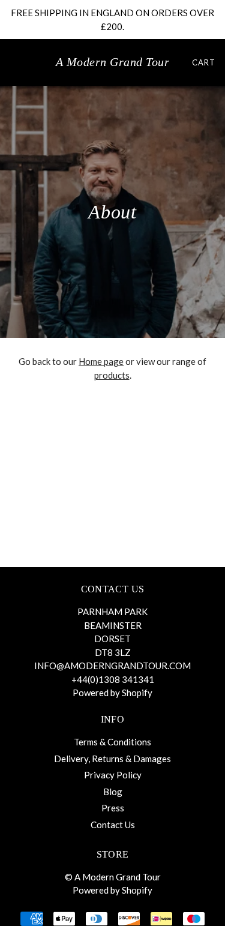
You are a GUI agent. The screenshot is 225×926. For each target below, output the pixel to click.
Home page (101, 361)
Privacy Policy (113, 774)
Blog (112, 791)
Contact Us (113, 824)
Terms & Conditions (112, 741)
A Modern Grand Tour (113, 61)
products (112, 375)
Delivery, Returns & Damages (112, 758)
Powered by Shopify (112, 692)
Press (112, 807)
